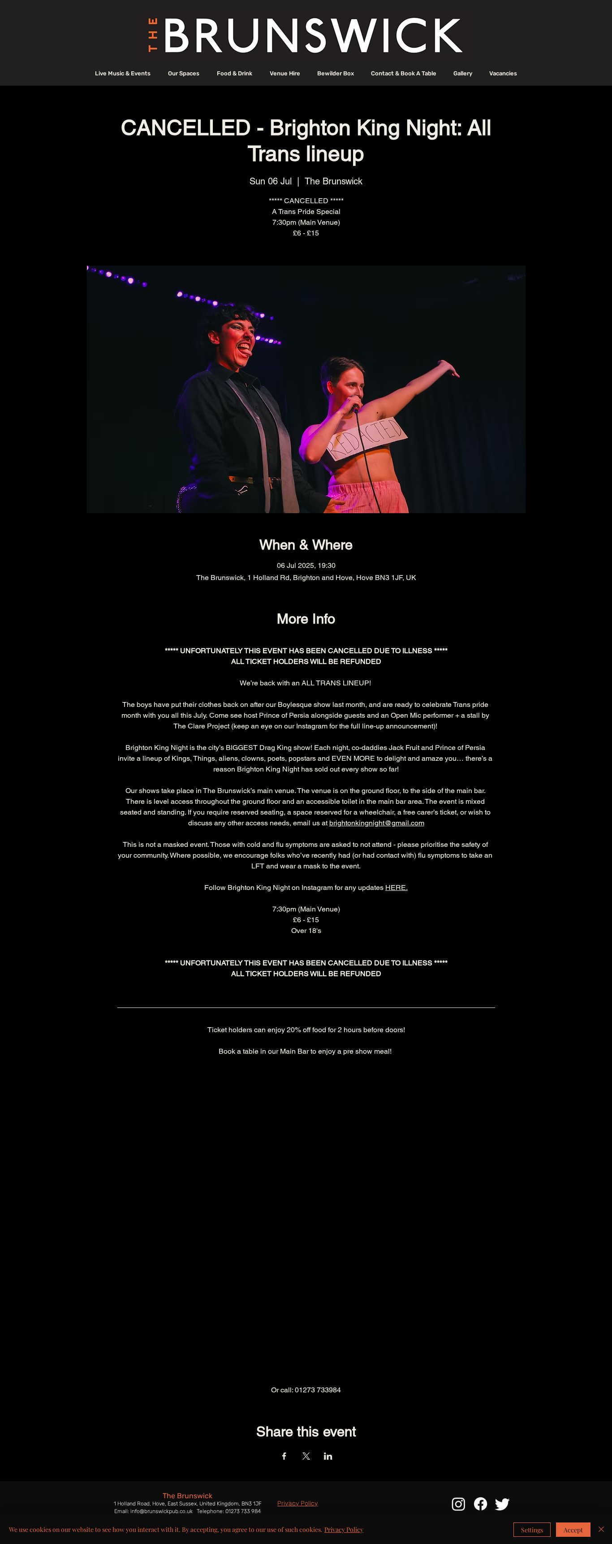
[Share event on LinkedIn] (328, 1456)
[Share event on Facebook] (284, 1456)
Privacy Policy (343, 1529)
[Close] (601, 1529)
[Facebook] (480, 1504)
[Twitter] (502, 1504)
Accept (573, 1530)
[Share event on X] (306, 1456)
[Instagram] (458, 1504)
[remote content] (306, 1220)
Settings (532, 1530)
